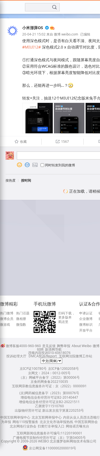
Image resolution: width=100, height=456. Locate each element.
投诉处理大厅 (16, 356)
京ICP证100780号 (33, 368)
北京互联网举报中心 (47, 417)
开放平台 (85, 330)
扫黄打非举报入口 (51, 426)
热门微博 (6, 313)
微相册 (21, 319)
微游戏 (5, 324)
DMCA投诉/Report (43, 356)
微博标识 (85, 324)
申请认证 (85, 313)
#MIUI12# (31, 47)
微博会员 (6, 319)
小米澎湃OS (32, 27)
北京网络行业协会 (23, 426)
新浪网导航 (53, 349)
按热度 (11, 180)
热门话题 (22, 313)
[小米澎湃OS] (12, 36)
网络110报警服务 (25, 421)
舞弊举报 (63, 345)
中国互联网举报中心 (15, 417)
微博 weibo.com (66, 34)
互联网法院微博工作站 (75, 356)
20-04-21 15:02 (34, 34)
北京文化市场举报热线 (56, 421)
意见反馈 (49, 345)
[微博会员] (51, 28)
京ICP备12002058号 (63, 368)
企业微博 (85, 319)
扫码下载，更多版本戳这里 (66, 317)
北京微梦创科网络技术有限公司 (73, 441)
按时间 (26, 180)
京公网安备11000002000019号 (52, 448)
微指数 (21, 324)
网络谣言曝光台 (77, 426)
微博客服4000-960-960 (23, 345)
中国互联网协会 (86, 421)
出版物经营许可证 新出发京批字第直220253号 (49, 410)
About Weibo (81, 345)
